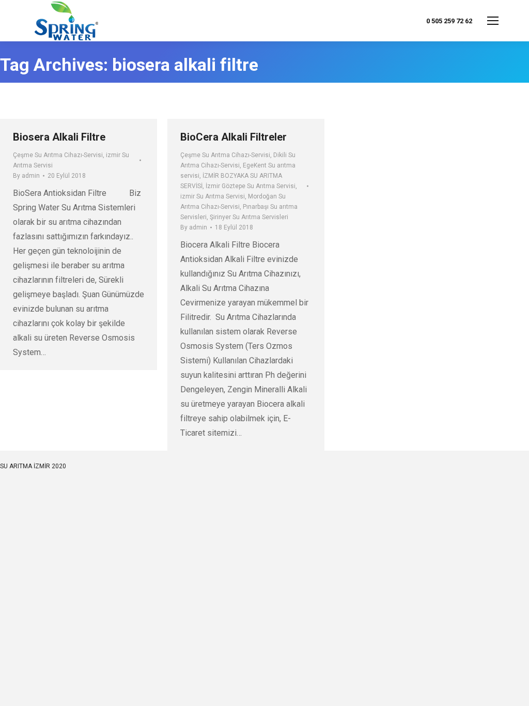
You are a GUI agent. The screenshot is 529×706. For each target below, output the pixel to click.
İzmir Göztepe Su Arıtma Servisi (250, 186)
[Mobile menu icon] (493, 20)
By (26, 175)
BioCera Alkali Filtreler (233, 137)
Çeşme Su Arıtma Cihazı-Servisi (58, 155)
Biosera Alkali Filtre (59, 137)
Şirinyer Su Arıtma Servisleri (249, 217)
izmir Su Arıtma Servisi (212, 196)
